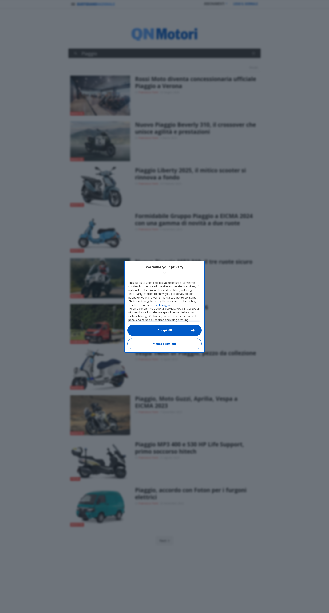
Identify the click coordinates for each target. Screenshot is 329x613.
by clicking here (164, 305)
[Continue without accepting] (164, 273)
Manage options (164, 343)
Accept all (164, 330)
